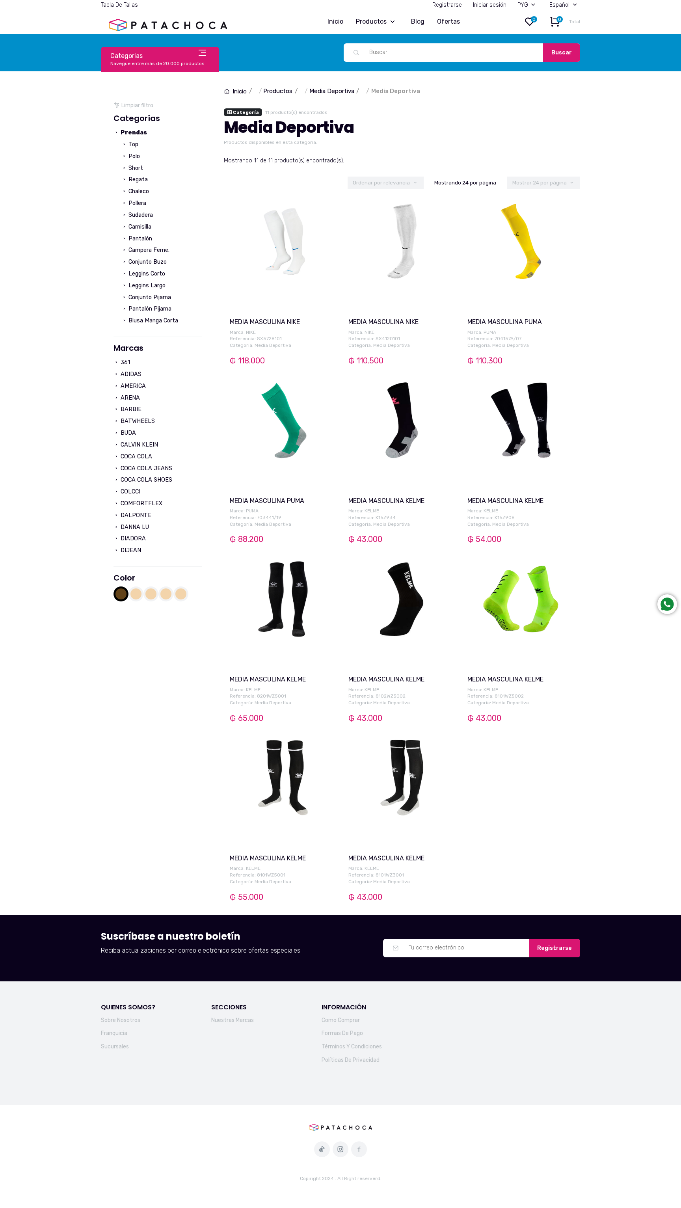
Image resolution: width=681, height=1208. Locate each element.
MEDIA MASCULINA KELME (386, 500)
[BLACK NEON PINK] (135, 593)
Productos (371, 21)
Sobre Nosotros (120, 1020)
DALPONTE (135, 515)
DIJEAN (130, 550)
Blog (417, 21)
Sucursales (115, 1046)
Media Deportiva (331, 91)
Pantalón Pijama (149, 308)
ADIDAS (130, 374)
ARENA (129, 398)
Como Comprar (341, 1020)
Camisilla (139, 226)
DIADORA (132, 538)
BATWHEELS (137, 421)
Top (132, 144)
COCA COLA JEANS (145, 468)
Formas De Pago (342, 1033)
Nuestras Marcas (232, 1020)
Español (559, 5)
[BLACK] (121, 593)
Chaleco (138, 191)
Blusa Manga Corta (152, 320)
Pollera (136, 203)
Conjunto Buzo (147, 262)
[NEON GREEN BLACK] (180, 593)
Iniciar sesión (489, 5)
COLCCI (129, 491)
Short (135, 168)
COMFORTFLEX (140, 503)
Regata (137, 179)
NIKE (251, 332)
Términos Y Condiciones (352, 1046)
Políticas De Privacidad (351, 1060)
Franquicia (114, 1033)
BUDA (127, 433)
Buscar (561, 52)
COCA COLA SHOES (145, 479)
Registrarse (447, 5)
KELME (372, 511)
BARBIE (130, 409)
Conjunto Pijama (149, 297)
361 (124, 362)
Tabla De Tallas (119, 5)
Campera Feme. (148, 250)
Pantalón (139, 238)
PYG (522, 5)
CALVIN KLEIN (138, 444)
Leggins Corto (146, 273)
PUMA (490, 332)
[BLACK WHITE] (150, 593)
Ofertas (448, 21)
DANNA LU (134, 527)
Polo (133, 156)
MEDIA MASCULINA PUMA (504, 322)
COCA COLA (135, 456)
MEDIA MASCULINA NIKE (265, 322)
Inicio (335, 21)
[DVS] (165, 593)
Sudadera (140, 215)
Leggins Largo (146, 285)
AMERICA (132, 386)
